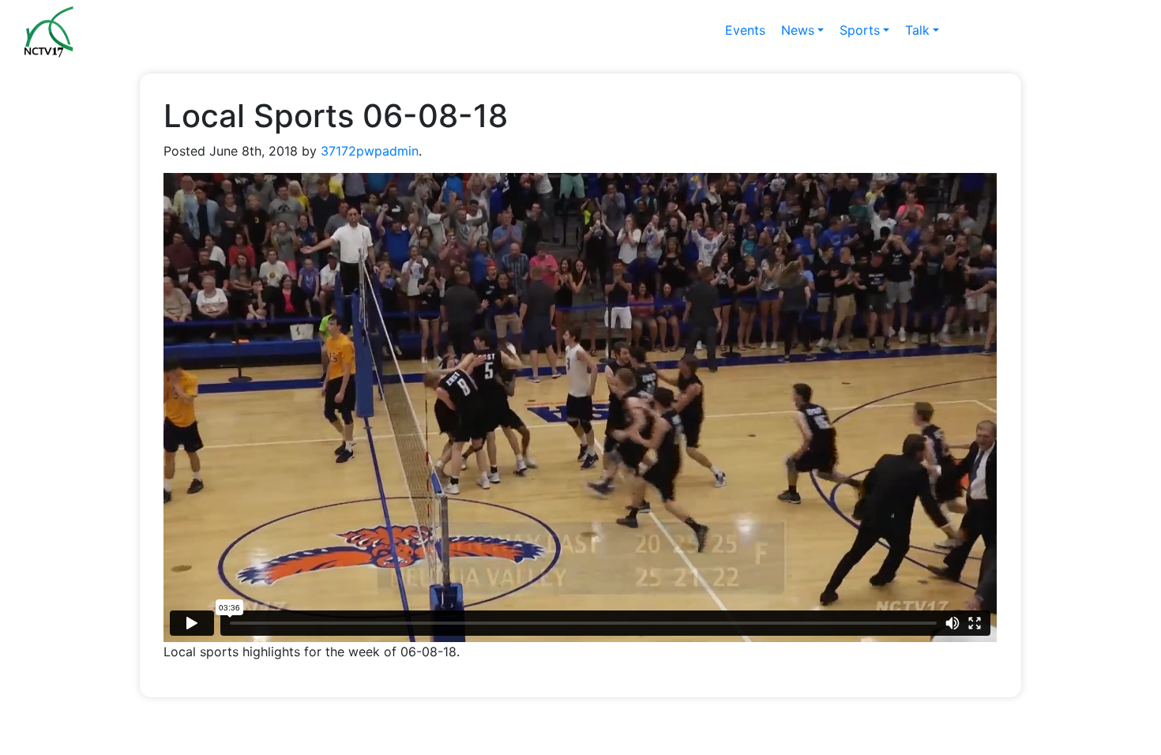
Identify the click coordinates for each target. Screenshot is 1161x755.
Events (745, 30)
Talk (917, 30)
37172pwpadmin (370, 151)
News (797, 30)
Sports (860, 30)
